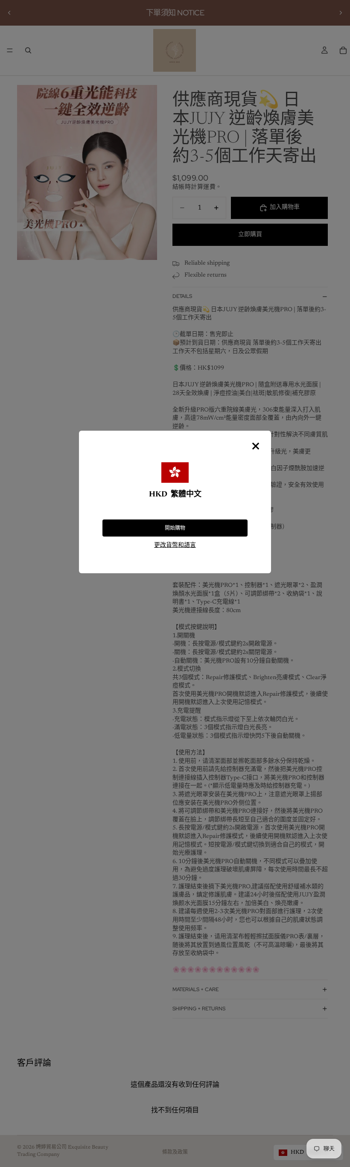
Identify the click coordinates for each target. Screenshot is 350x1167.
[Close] (255, 446)
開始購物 (175, 528)
